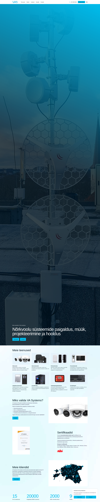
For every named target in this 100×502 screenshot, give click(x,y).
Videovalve (14, 365)
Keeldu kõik (79, 497)
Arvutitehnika (35, 385)
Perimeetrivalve (54, 365)
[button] (13, 441)
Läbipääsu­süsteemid (17, 385)
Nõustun (90, 497)
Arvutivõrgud (73, 385)
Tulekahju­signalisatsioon (56, 385)
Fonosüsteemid (73, 365)
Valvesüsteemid (35, 365)
